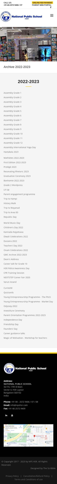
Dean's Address (11, 259)
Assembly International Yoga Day (20, 147)
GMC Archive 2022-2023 (15, 254)
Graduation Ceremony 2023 (17, 176)
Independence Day (13, 319)
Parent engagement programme (19, 194)
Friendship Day (11, 324)
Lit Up (6, 189)
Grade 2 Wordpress (13, 185)
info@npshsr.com (19, 405)
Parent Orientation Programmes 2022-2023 (25, 315)
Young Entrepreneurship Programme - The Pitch (27, 297)
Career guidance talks (14, 333)
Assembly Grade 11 (13, 138)
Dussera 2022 (10, 241)
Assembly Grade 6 (12, 115)
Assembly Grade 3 (12, 101)
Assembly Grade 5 (12, 111)
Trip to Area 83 (11, 212)
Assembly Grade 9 (12, 129)
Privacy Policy (12, 476)
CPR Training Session (14, 272)
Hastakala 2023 (11, 151)
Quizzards (9, 292)
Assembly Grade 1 (12, 92)
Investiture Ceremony (14, 310)
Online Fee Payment (42, 2)
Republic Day (10, 216)
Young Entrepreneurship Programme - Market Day (28, 301)
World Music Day (12, 222)
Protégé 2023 (10, 167)
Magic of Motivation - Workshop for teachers (25, 337)
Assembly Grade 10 (13, 133)
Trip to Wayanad (12, 207)
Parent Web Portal (41, 5)
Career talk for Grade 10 (15, 263)
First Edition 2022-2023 (15, 162)
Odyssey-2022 (10, 306)
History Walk (10, 203)
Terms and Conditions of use (28, 479)
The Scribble (49, 468)
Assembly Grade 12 (13, 142)
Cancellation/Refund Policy (36, 476)
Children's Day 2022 (13, 227)
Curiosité (8, 288)
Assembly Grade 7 (12, 120)
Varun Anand (10, 282)
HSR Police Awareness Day (16, 268)
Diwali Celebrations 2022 (16, 236)
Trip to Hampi (10, 198)
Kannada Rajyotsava (13, 232)
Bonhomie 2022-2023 (14, 180)
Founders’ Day (10, 328)
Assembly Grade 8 (12, 124)
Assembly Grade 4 (12, 106)
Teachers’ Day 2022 (13, 245)
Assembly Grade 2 (12, 97)
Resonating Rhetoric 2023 (16, 171)
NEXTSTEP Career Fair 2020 (17, 277)
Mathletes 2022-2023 (14, 157)
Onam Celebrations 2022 (16, 250)
